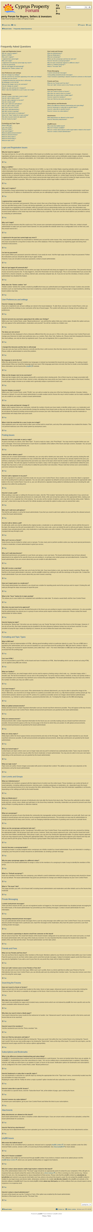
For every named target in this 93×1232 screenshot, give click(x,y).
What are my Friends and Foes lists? (58, 83)
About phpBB (58, 1147)
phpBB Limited (56, 1145)
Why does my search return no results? (59, 93)
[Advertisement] (46, 37)
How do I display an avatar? (10, 86)
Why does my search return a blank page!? (60, 95)
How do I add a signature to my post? (13, 100)
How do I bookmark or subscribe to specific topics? (62, 107)
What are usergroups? (54, 57)
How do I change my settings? (11, 75)
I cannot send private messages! (57, 73)
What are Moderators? (54, 55)
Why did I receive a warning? (10, 111)
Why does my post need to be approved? (14, 117)
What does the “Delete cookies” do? (12, 68)
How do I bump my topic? (9, 119)
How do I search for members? (56, 97)
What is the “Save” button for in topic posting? (15, 115)
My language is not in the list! (10, 82)
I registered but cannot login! (10, 59)
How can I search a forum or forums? (58, 91)
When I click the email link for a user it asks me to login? (18, 90)
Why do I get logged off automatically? (13, 66)
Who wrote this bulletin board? (56, 126)
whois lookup (48, 1173)
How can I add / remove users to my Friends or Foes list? (64, 85)
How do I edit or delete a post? (11, 98)
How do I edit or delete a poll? (10, 105)
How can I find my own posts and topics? (59, 99)
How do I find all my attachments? (57, 119)
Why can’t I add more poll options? (12, 103)
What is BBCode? (7, 125)
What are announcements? (10, 134)
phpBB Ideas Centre (8, 1160)
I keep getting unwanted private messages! (60, 75)
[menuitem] (13, 25)
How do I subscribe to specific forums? (58, 109)
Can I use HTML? (7, 127)
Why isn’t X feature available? (56, 127)
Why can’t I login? (7, 60)
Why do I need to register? (9, 53)
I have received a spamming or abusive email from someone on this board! (69, 76)
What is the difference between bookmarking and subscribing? (65, 105)
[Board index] (28, 7)
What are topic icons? (8, 140)
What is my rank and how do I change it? (14, 88)
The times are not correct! (9, 78)
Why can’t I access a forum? (10, 107)
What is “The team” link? (54, 66)
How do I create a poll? (8, 102)
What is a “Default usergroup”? (56, 64)
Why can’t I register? (8, 57)
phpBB (28, 366)
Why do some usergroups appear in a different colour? (63, 62)
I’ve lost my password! (8, 64)
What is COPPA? (7, 55)
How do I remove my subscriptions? (58, 111)
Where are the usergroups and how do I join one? (61, 59)
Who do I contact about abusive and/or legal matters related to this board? (69, 129)
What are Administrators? (54, 53)
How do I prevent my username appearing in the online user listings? (22, 76)
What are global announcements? (11, 133)
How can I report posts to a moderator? (13, 113)
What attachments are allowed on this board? (60, 117)
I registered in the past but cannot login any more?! (16, 62)
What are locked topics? (9, 138)
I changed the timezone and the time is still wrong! (16, 80)
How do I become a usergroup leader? (58, 60)
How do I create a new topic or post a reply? (15, 96)
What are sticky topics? (9, 136)
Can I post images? (7, 131)
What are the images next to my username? (14, 84)
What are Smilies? (7, 129)
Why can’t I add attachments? (10, 109)
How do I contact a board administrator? (59, 131)
